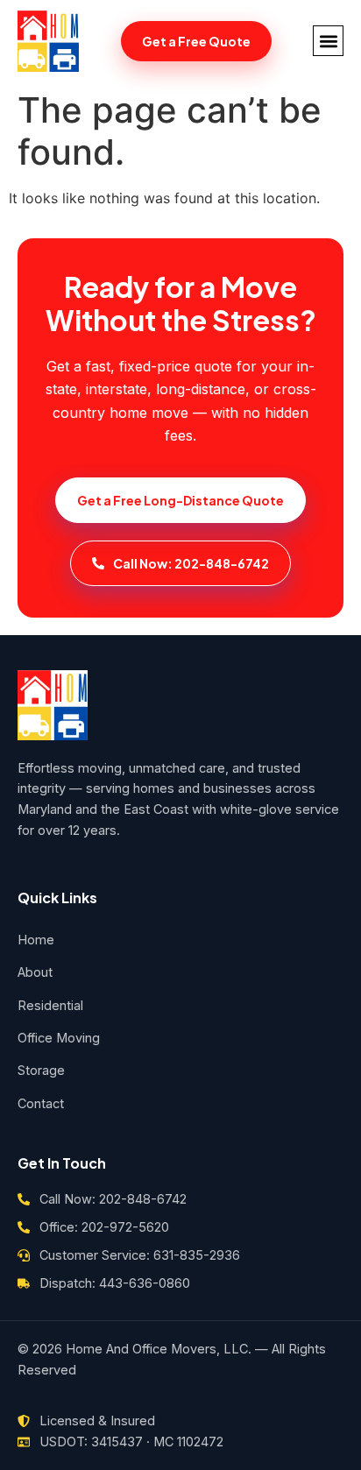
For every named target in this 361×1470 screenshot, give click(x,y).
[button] (328, 40)
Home (36, 939)
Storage (41, 1070)
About (35, 972)
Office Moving (59, 1037)
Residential (50, 1005)
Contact (41, 1103)
